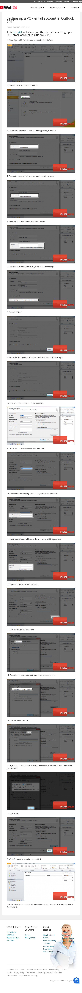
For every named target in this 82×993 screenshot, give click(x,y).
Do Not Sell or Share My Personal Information (44, 972)
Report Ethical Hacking (28, 975)
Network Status (68, 938)
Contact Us (58, 2)
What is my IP (67, 935)
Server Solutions (56, 7)
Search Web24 (40, 2)
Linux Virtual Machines (15, 969)
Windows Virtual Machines (36, 969)
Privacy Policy (19, 972)
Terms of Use (12, 975)
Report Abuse (67, 947)
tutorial (17, 32)
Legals (9, 972)
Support (74, 7)
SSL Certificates (49, 952)
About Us (50, 2)
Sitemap (65, 969)
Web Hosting (54, 969)
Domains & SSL (36, 7)
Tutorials (65, 932)
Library (66, 2)
